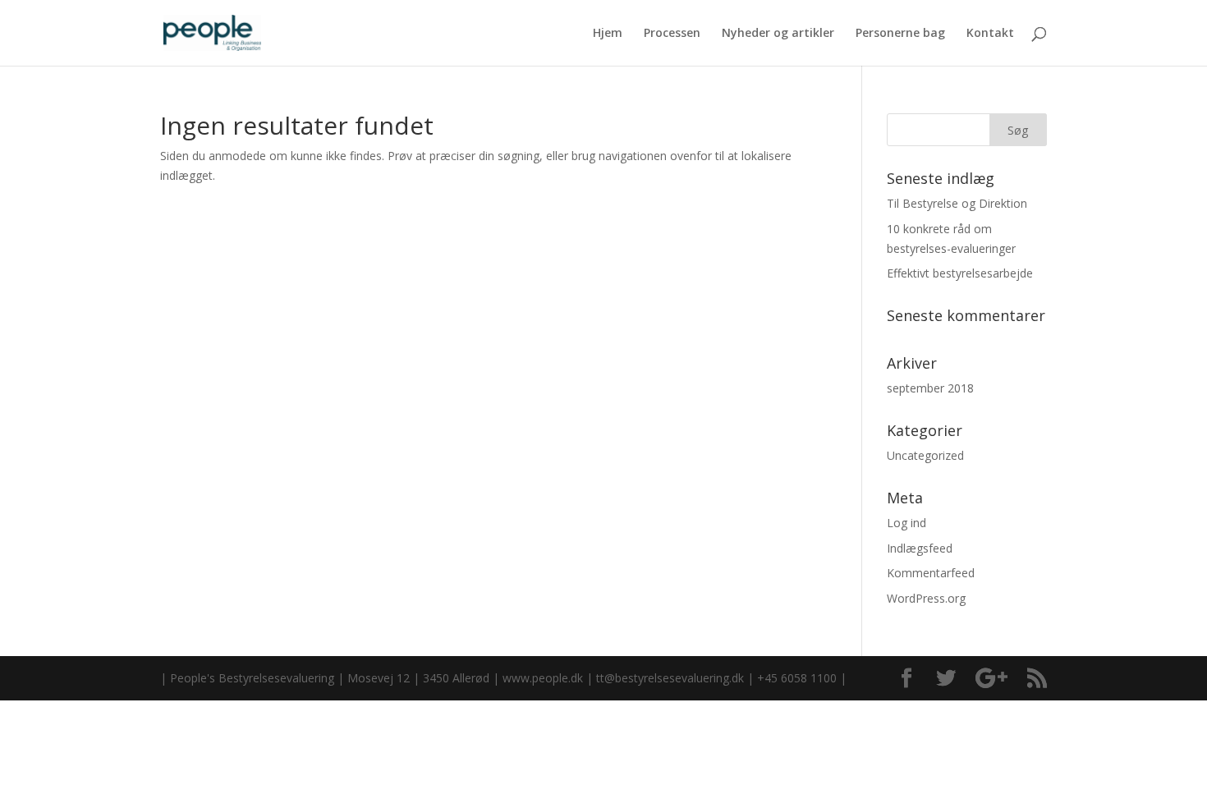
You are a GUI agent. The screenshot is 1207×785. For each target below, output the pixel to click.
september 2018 (930, 388)
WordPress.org (926, 598)
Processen (672, 33)
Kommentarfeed (931, 573)
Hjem (607, 33)
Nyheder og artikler (778, 33)
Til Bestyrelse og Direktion (957, 203)
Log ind (906, 522)
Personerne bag (900, 33)
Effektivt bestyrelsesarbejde (960, 273)
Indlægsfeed (919, 548)
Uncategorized (925, 455)
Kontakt (990, 33)
